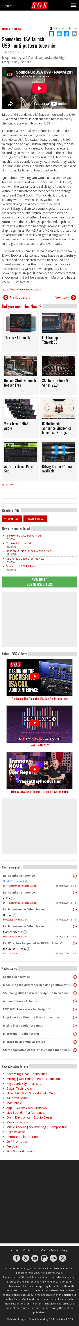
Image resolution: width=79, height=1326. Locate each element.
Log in (7, 5)
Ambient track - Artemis (20, 1001)
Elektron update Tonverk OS (23, 535)
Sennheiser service (16, 977)
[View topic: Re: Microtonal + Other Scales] (75, 910)
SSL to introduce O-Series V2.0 (25, 558)
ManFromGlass (12, 932)
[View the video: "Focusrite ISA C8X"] (39, 677)
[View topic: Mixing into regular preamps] (75, 1026)
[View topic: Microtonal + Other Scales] (75, 1034)
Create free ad (35, 518)
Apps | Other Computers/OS (26, 1108)
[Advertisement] (39, 619)
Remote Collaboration (22, 1137)
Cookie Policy (49, 1250)
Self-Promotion (17, 1141)
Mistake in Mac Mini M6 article (24, 1042)
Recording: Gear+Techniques (26, 1074)
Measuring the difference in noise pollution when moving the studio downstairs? (38, 985)
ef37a (6, 898)
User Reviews (15, 1132)
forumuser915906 (14, 949)
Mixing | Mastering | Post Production (33, 1079)
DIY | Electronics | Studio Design (20, 885)
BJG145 (7, 915)
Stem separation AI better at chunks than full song (38, 1050)
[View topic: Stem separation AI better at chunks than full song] (75, 1050)
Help (65, 1250)
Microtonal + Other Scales (21, 1034)
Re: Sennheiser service (19, 875)
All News (8, 485)
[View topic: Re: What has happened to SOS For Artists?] (75, 943)
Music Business (10, 953)
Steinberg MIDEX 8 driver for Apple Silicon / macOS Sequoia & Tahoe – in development (38, 993)
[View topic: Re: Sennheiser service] (75, 876)
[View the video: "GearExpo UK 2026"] (39, 724)
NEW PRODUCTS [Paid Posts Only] (31, 1093)
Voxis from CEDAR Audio (21, 566)
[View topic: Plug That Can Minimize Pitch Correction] (75, 1018)
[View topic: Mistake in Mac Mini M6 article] (75, 1042)
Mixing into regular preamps (23, 1025)
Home (6, 29)
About (15, 1250)
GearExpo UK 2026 (39, 745)
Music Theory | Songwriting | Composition (37, 1127)
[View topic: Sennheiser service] (75, 977)
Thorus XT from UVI (18, 543)
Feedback (13, 1146)
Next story (62, 297)
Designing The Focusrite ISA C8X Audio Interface (40, 698)
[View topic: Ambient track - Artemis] (75, 1001)
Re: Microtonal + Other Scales (24, 909)
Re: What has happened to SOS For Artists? (33, 943)
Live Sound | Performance (25, 1112)
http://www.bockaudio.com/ (21, 289)
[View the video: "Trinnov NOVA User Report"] (39, 770)
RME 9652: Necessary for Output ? (26, 1009)
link (20, 331)
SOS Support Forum (20, 1151)
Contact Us (30, 1250)
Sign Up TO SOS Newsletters (40, 582)
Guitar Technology (19, 1088)
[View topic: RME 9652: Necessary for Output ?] (75, 1009)
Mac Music (14, 1103)
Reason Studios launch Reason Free (28, 551)
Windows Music (17, 1098)
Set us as (65, 28)
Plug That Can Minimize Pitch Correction (31, 1017)
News (18, 29)
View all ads (12, 518)
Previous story (20, 297)
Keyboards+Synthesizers (15, 919)
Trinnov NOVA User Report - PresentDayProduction (39, 791)
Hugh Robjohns (12, 881)
